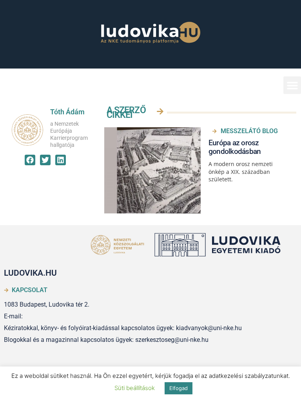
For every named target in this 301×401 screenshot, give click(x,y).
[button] (292, 85)
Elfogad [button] (178, 388)
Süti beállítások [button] (134, 388)
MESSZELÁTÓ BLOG (249, 131)
